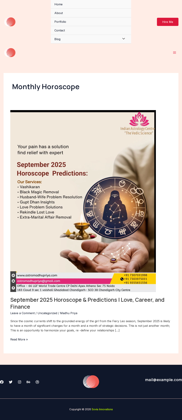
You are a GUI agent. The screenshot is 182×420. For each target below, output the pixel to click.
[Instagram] (19, 382)
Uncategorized (47, 313)
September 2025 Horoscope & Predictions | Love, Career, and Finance (87, 303)
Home (58, 4)
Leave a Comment (22, 313)
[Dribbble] (37, 382)
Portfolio (60, 21)
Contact (59, 30)
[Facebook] (2, 382)
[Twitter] (10, 382)
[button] (167, 22)
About (58, 13)
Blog (57, 39)
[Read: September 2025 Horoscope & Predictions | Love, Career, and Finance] (83, 201)
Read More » (19, 339)
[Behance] (28, 382)
